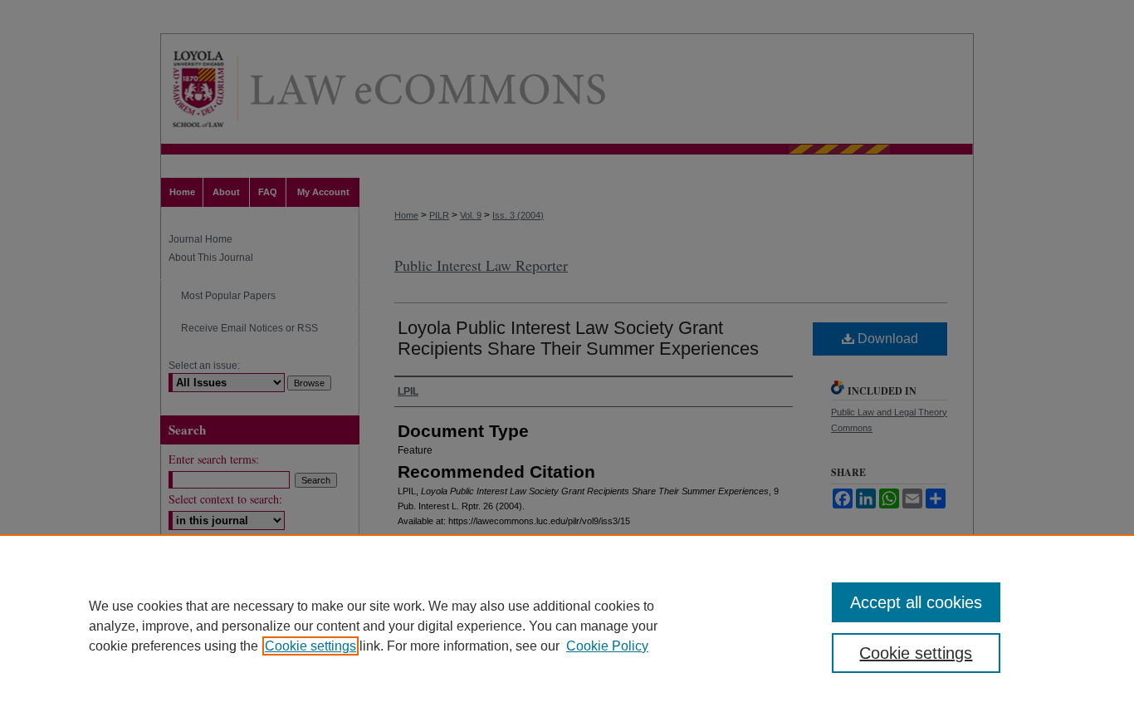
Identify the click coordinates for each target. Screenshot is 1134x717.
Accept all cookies (916, 602)
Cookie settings (310, 646)
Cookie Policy (607, 646)
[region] (567, 625)
